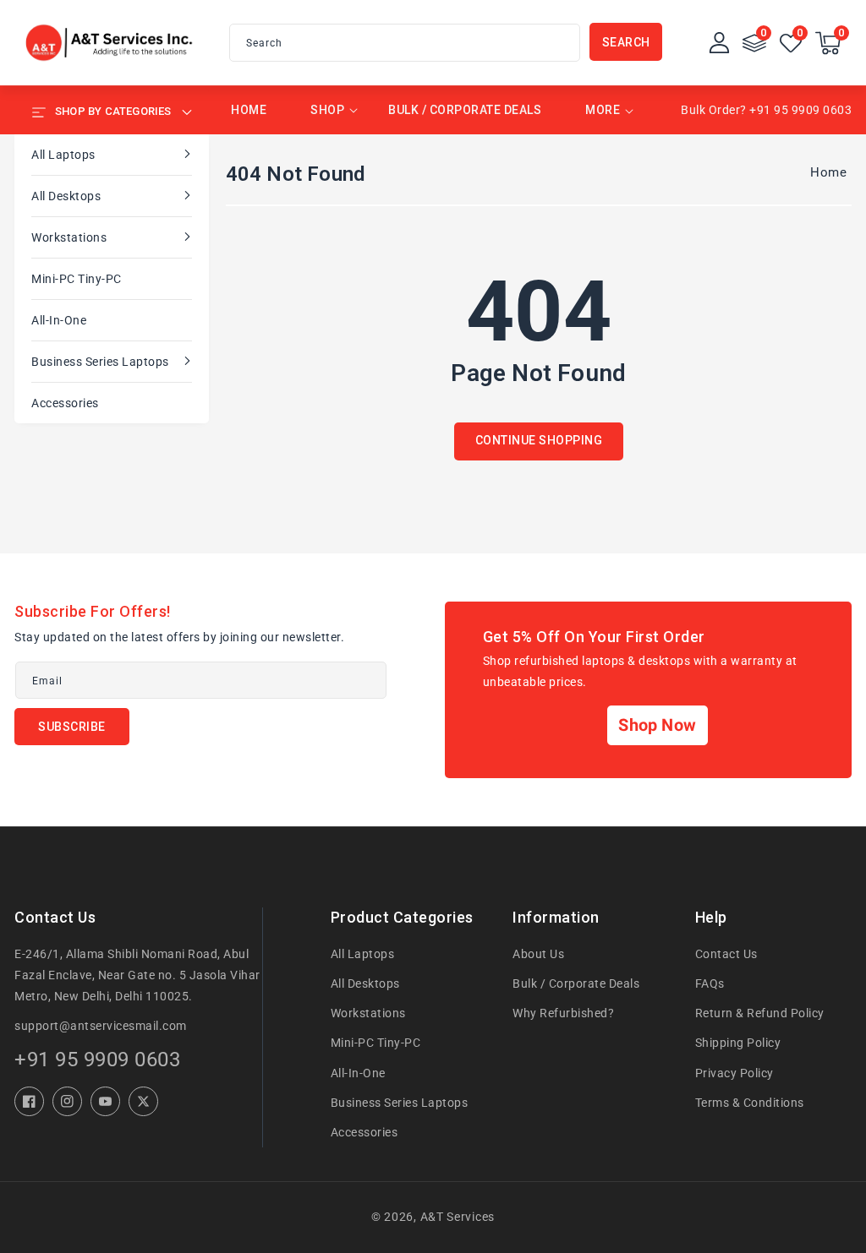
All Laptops (63, 154)
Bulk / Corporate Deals (575, 983)
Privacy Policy (734, 1073)
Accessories (65, 403)
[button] (828, 43)
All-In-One (58, 320)
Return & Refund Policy (760, 1013)
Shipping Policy (738, 1042)
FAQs (710, 983)
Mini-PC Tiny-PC (76, 279)
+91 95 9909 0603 (97, 1059)
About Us (538, 954)
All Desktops (66, 196)
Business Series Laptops (100, 361)
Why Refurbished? (563, 1013)
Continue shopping (539, 440)
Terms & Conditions (749, 1102)
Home (828, 172)
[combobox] (404, 43)
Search (626, 42)
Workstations (69, 237)
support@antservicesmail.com (100, 1025)
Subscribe (72, 726)
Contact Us (726, 954)
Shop (327, 110)
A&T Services (457, 1216)
